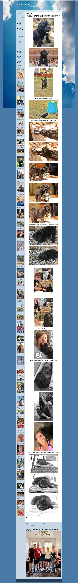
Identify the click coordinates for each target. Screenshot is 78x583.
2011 (19, 57)
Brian (19, 12)
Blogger (53, 580)
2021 (19, 27)
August (20, 37)
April (19, 42)
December (20, 29)
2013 (19, 55)
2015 (19, 52)
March (20, 43)
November (20, 30)
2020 (19, 28)
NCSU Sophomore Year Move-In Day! (32, 527)
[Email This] (36, 515)
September (20, 36)
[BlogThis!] (37, 515)
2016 (19, 51)
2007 (19, 62)
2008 (19, 61)
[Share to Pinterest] (39, 515)
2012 (19, 56)
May (19, 41)
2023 (19, 24)
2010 (19, 58)
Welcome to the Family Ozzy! (21, 34)
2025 (19, 22)
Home (43, 523)
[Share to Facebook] (38, 515)
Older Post (59, 523)
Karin (19, 13)
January (20, 46)
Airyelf (47, 580)
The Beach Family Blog (23, 4)
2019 (19, 47)
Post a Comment (29, 519)
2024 (19, 23)
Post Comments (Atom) (33, 525)
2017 (19, 50)
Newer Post (28, 523)
